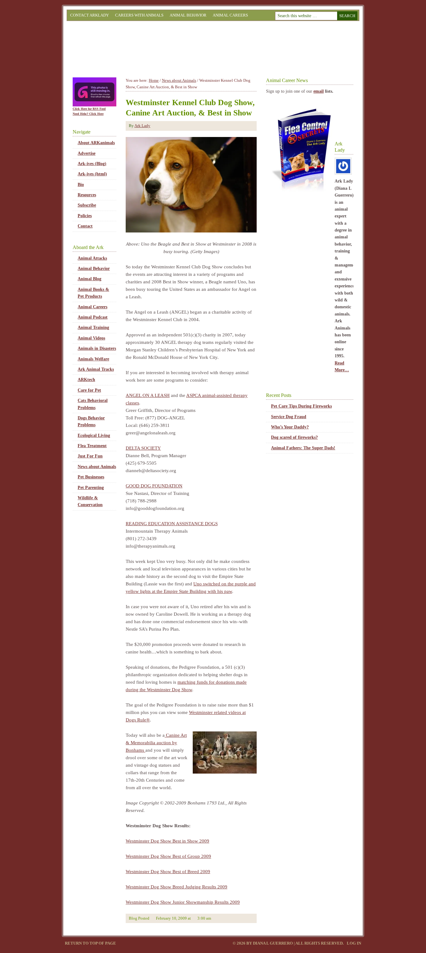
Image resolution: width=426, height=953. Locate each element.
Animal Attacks (92, 258)
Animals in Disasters (97, 348)
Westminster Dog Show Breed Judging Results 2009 (176, 886)
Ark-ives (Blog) (92, 163)
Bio (81, 184)
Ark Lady (142, 125)
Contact (85, 226)
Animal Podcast (93, 317)
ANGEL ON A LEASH (148, 395)
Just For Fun (90, 456)
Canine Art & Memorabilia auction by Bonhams (156, 743)
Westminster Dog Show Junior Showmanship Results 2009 (183, 902)
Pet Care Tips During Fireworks (301, 406)
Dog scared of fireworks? (294, 437)
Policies (85, 215)
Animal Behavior (188, 15)
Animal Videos (91, 338)
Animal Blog (89, 278)
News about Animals (97, 466)
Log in (354, 943)
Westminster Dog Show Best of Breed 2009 (168, 871)
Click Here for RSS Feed (89, 108)
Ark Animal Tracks (96, 369)
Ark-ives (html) (92, 174)
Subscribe (87, 205)
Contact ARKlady (89, 15)
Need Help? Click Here (88, 113)
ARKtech (86, 379)
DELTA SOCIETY (143, 448)
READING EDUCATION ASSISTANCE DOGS (172, 523)
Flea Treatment (92, 445)
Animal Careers (230, 15)
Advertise (86, 153)
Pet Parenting (91, 487)
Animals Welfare (93, 359)
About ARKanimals (96, 142)
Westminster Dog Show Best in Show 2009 (167, 840)
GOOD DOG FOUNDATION (154, 485)
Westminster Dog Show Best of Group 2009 (168, 856)
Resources (87, 195)
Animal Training (93, 327)
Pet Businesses (91, 477)
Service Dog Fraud (288, 416)
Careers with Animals (139, 15)
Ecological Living (94, 435)
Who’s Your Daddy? (290, 427)
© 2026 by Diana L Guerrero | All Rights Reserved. (289, 943)
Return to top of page (90, 943)
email (318, 91)
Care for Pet (89, 390)
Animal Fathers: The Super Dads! (303, 448)
